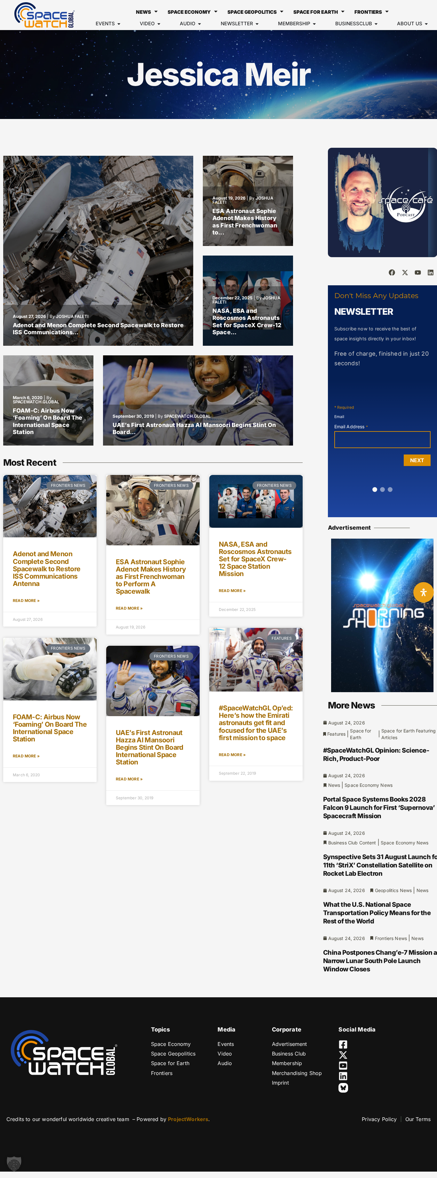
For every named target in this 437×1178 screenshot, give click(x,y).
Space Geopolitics (252, 12)
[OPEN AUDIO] (199, 24)
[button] (14, 1164)
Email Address (351, 426)
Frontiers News (391, 938)
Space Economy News (369, 785)
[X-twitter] (405, 272)
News (143, 12)
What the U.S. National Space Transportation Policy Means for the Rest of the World (377, 913)
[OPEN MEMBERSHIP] (314, 24)
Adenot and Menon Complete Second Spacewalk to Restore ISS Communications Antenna (46, 568)
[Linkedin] (430, 272)
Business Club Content (352, 842)
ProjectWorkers (188, 1119)
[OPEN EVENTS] (118, 24)
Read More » (26, 600)
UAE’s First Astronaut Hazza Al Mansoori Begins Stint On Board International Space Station (149, 747)
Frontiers (368, 12)
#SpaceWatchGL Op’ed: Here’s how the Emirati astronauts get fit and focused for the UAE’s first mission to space (256, 722)
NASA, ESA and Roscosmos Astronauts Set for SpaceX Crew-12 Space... (246, 321)
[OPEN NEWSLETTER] (257, 24)
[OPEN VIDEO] (158, 24)
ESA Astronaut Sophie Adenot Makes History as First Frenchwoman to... (244, 222)
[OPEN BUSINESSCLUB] (376, 24)
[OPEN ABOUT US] (426, 24)
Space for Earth (315, 12)
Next (417, 460)
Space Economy (189, 12)
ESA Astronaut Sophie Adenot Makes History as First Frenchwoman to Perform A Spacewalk (151, 576)
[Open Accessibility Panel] (423, 592)
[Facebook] (391, 272)
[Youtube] (417, 272)
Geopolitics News (393, 890)
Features (336, 734)
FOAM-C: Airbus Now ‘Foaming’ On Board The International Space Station (47, 421)
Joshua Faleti (72, 316)
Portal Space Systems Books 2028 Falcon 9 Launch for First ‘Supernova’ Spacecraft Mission (379, 807)
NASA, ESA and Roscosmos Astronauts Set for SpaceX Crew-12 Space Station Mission (255, 559)
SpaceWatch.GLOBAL (36, 401)
